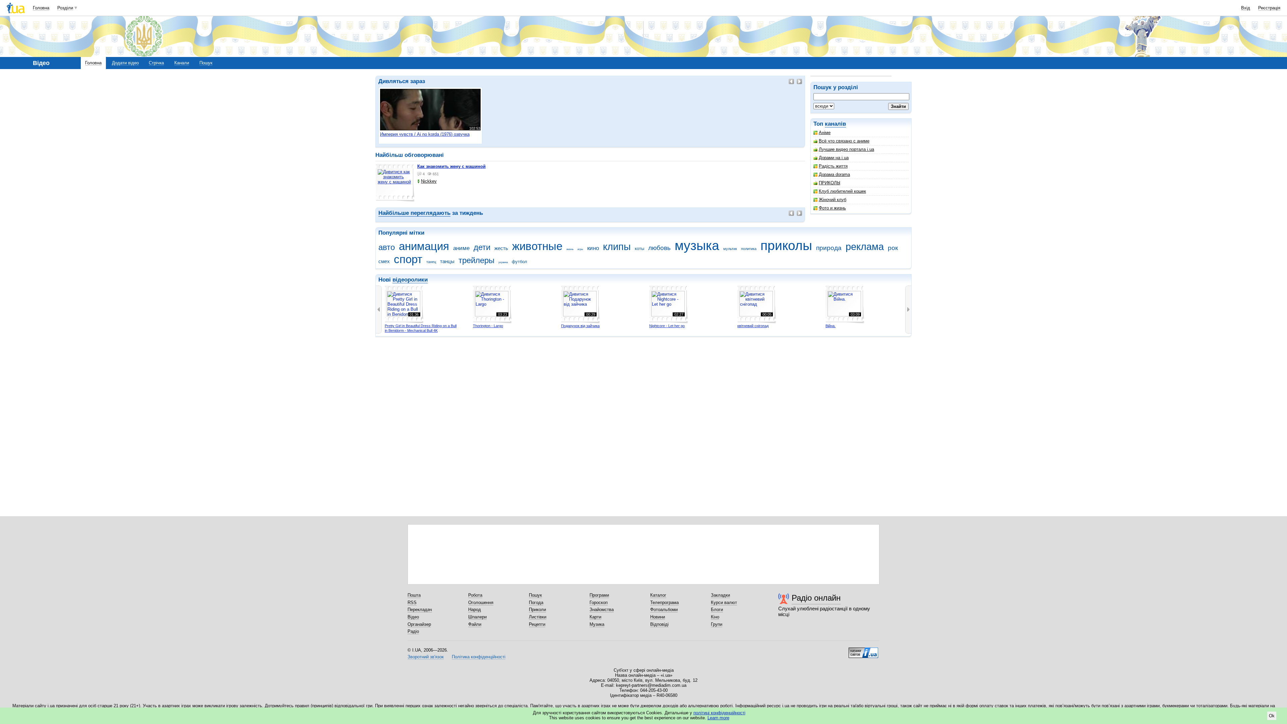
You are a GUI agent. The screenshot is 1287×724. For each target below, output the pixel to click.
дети (482, 247)
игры (580, 249)
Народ (474, 609)
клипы (617, 246)
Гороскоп (599, 602)
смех (384, 261)
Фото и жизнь (832, 207)
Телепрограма (664, 602)
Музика (597, 624)
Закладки (720, 595)
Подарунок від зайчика (580, 326)
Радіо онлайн (816, 597)
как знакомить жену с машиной (451, 166)
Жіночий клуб (832, 199)
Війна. (830, 326)
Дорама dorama (834, 174)
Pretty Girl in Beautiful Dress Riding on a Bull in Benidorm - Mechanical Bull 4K (420, 328)
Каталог (658, 595)
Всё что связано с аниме (844, 140)
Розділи (65, 7)
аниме (461, 248)
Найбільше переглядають (414, 213)
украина (503, 262)
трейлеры (476, 260)
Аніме (825, 132)
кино (593, 248)
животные (537, 246)
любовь (659, 247)
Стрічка (156, 62)
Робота (475, 595)
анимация (424, 246)
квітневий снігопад (753, 326)
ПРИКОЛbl (829, 182)
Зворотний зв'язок (426, 656)
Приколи (537, 609)
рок (893, 247)
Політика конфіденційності (478, 656)
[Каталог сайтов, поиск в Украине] (863, 650)
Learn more (718, 717)
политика (748, 249)
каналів (835, 124)
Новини (657, 616)
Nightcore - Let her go (667, 326)
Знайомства (602, 609)
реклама (865, 246)
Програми (599, 595)
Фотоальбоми (664, 609)
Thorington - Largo (488, 326)
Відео (413, 616)
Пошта (414, 595)
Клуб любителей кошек (842, 191)
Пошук (205, 62)
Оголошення (480, 602)
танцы (447, 261)
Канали (181, 62)
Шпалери (477, 616)
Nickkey (429, 181)
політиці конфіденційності (719, 712)
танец (431, 262)
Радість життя (833, 166)
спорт (408, 259)
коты (639, 248)
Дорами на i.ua (834, 157)
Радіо (413, 631)
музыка (697, 245)
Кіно (715, 616)
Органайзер (419, 624)
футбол (519, 261)
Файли (474, 624)
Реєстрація (1269, 7)
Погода (536, 602)
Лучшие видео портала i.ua (846, 149)
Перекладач (420, 609)
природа (829, 247)
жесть (501, 248)
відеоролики (410, 280)
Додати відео (125, 62)
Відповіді (659, 624)
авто (386, 247)
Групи (716, 624)
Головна (41, 7)
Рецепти (537, 624)
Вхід (1245, 7)
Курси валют (724, 602)
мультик (730, 249)
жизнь (569, 249)
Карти (595, 616)
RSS (412, 602)
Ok (1272, 715)
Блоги (717, 609)
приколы (786, 245)
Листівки (537, 616)
